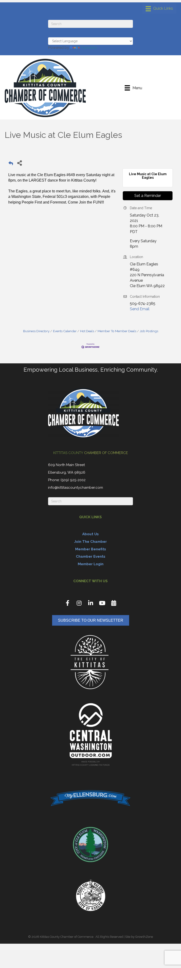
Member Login (90, 564)
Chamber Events (90, 556)
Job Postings (149, 331)
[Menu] (159, 9)
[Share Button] (19, 162)
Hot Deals (87, 331)
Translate (89, 47)
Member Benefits (90, 549)
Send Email (139, 309)
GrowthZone (144, 936)
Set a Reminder (147, 195)
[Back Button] (10, 164)
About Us (90, 534)
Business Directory (36, 331)
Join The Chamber (90, 541)
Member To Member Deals (117, 331)
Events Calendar (65, 331)
